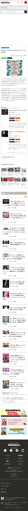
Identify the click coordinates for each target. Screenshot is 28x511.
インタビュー (7, 464)
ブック (7, 458)
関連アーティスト (10, 108)
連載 (7, 461)
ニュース (7, 455)
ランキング (20, 461)
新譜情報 (20, 455)
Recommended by (20, 187)
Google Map (14, 473)
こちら (17, 394)
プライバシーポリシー (5, 486)
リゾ (12, 78)
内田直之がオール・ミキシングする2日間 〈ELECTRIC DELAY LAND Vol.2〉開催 (17, 384)
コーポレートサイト (14, 475)
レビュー (20, 464)
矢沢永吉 (12, 55)
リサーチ (20, 458)
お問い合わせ (3, 492)
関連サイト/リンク (16, 108)
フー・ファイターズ (6, 78)
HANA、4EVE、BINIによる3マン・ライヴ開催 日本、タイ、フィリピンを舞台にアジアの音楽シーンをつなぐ (14, 203)
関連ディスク (3, 108)
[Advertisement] (14, 30)
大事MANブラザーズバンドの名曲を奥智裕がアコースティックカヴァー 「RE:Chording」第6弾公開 (14, 334)
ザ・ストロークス (17, 78)
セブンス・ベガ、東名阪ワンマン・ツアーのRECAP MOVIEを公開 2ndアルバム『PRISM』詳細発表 (14, 256)
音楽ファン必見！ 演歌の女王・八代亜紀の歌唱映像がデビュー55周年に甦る (14, 244)
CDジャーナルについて (5, 483)
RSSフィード (3, 489)
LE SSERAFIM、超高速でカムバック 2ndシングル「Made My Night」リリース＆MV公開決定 (14, 372)
